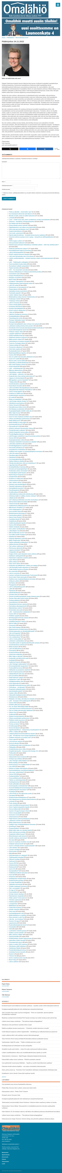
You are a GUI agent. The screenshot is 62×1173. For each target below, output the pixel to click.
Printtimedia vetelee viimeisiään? (18, 471)
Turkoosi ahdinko (14, 345)
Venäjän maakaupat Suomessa (18, 886)
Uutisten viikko (13, 693)
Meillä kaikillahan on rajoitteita (17, 915)
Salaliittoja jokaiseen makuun (17, 621)
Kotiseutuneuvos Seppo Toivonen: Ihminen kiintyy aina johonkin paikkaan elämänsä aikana (28, 1119)
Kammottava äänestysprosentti (18, 606)
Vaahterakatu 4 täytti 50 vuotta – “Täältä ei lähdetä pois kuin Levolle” (21, 1042)
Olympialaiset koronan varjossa (18, 604)
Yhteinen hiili (12, 956)
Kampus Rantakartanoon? (16, 275)
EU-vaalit (11, 397)
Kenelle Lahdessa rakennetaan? (18, 838)
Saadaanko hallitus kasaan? (17, 834)
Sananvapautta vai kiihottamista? (18, 786)
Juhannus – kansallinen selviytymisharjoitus (21, 221)
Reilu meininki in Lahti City (16, 917)
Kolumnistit (5, 1157)
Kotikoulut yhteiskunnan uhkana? (18, 248)
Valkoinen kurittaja (14, 859)
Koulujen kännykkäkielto (16, 308)
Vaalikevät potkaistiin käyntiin (17, 523)
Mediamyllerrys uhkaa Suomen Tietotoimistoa (22, 297)
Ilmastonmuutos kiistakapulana (18, 797)
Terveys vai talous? (14, 724)
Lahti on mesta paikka (15, 639)
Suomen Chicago (14, 921)
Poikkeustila (12, 753)
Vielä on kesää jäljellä (15, 304)
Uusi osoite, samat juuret (16, 233)
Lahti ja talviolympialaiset (16, 252)
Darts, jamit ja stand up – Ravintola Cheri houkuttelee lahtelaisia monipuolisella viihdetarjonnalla (29, 1070)
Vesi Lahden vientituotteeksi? (17, 528)
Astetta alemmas (13, 544)
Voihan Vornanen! (14, 405)
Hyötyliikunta (12, 521)
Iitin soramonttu (13, 571)
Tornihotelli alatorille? (15, 293)
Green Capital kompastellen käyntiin (19, 807)
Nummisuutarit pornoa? (15, 424)
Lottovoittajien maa (14, 530)
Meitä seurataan (13, 646)
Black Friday (12, 279)
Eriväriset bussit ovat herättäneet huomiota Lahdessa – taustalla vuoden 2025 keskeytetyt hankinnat (30, 1005)
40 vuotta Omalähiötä (15, 882)
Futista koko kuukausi (15, 907)
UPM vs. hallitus (13, 731)
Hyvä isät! (12, 874)
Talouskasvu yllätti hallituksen (17, 946)
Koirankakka (12, 927)
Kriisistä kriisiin (13, 476)
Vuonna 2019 (13, 774)
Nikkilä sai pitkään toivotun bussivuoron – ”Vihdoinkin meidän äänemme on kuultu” (25, 1028)
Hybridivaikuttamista (15, 592)
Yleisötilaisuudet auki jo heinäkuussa (19, 745)
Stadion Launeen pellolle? (16, 932)
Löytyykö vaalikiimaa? (15, 333)
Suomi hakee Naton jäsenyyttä (17, 577)
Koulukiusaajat (13, 726)
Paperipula (12, 590)
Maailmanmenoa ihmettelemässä (18, 629)
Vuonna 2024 (13, 355)
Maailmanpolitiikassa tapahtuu (17, 353)
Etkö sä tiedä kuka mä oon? (17, 532)
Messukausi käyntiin (15, 635)
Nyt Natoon (12, 583)
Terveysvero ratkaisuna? (16, 347)
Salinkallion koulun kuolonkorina (18, 291)
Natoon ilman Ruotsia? (15, 517)
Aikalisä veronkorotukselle (16, 716)
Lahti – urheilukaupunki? (16, 368)
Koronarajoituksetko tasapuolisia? (18, 666)
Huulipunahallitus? (14, 776)
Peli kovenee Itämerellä (15, 548)
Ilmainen (11, 954)
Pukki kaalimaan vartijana (16, 677)
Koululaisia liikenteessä (16, 306)
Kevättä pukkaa (13, 492)
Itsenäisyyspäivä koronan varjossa (19, 617)
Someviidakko (13, 892)
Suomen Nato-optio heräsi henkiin (18, 598)
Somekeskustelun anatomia (17, 384)
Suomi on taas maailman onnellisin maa (20, 416)
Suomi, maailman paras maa (17, 957)
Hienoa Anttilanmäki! (15, 809)
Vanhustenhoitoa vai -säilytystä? (18, 855)
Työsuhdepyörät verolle (15, 318)
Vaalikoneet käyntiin (15, 662)
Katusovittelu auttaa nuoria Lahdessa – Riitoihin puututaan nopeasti (21, 1059)
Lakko (10, 588)
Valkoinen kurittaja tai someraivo (18, 314)
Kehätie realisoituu (14, 909)
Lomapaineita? (13, 903)
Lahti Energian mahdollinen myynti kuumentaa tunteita (24, 436)
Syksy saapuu (13, 561)
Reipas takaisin (13, 289)
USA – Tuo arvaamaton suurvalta (18, 270)
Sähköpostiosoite (7, 185)
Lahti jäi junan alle (14, 722)
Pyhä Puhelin (13, 851)
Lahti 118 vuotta (13, 453)
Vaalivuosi (12, 861)
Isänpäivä (12, 536)
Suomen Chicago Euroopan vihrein (19, 811)
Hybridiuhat (12, 457)
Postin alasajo (13, 803)
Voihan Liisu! (12, 712)
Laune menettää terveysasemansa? (19, 805)
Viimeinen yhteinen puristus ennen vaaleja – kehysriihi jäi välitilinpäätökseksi (31, 237)
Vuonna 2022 (13, 525)
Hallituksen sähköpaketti (16, 556)
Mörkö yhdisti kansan (15, 822)
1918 (10, 929)
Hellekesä (12, 901)
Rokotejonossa (13, 697)
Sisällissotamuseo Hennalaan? (18, 789)
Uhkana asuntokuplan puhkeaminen (19, 418)
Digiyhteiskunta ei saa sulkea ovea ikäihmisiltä (22, 227)
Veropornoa (12, 876)
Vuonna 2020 (13, 702)
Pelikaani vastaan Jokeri (16, 331)
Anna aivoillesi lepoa (15, 511)
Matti (10, 853)
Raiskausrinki (13, 867)
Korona (11, 755)
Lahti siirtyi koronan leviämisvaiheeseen (20, 708)
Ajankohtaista (6, 1154)
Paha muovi (12, 911)
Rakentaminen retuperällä (16, 896)
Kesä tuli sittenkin (14, 743)
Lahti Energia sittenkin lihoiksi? (18, 401)
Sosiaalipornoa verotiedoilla (17, 449)
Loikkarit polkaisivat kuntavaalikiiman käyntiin (22, 733)
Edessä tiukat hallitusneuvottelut (18, 501)
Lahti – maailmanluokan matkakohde (19, 612)
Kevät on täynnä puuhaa (16, 671)
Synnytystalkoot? (14, 871)
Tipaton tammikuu (14, 268)
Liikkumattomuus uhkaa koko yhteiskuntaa (21, 494)
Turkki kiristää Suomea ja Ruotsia (18, 569)
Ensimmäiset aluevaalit (15, 610)
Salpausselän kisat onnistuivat (17, 757)
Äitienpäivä (12, 322)
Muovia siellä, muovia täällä (17, 360)
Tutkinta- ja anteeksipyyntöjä (17, 780)
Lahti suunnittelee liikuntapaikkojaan (19, 387)
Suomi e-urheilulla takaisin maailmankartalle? (22, 845)
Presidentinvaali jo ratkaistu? (17, 430)
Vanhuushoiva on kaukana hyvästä (19, 341)
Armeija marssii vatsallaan (16, 894)
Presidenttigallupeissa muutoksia (18, 445)
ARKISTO (4, 1077)
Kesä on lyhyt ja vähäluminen (17, 310)
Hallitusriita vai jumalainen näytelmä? (19, 670)
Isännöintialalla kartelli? (16, 691)
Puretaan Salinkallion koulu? (17, 320)
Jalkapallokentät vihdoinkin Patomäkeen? (21, 389)
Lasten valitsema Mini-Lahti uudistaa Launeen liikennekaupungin (20, 1035)
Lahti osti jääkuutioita (15, 648)
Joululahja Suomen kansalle (17, 952)
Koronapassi (12, 650)
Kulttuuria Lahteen (14, 581)
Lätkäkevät (12, 498)
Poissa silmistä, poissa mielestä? (18, 225)
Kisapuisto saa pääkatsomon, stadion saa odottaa (23, 565)
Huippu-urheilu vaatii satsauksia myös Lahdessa (23, 554)
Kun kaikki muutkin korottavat (17, 534)
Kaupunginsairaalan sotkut (16, 440)
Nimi (3, 181)
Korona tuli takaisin (14, 728)
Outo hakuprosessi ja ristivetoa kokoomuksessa (22, 799)
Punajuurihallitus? (14, 828)
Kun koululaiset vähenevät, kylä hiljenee (20, 214)
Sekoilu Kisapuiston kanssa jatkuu (19, 432)
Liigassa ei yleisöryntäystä (16, 378)
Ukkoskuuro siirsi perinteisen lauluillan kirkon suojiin (17, 1024)
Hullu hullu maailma (14, 349)
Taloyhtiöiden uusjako (15, 372)
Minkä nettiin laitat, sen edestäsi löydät (20, 830)
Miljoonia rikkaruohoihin (16, 370)
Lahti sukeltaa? (13, 847)
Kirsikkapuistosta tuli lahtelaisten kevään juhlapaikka (17, 1045)
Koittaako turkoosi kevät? (16, 843)
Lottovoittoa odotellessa (16, 443)
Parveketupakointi (14, 490)
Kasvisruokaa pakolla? (15, 515)
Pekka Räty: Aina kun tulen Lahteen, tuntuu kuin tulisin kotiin (19, 1088)
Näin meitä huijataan (15, 627)
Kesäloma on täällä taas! (16, 393)
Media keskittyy (13, 762)
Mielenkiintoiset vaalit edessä (17, 836)
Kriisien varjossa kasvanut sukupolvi (19, 254)
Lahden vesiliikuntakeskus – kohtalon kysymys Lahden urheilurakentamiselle (31, 258)
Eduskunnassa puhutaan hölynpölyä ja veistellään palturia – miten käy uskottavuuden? (34, 244)
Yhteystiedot (5, 1161)
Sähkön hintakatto (14, 527)
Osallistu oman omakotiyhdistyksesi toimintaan (22, 579)
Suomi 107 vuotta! (14, 358)
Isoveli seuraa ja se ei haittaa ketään (19, 764)
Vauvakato (12, 795)
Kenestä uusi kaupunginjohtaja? (18, 469)
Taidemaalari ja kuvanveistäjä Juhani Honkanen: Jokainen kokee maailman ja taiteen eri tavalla (29, 1102)
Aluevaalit (12, 619)
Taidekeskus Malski (14, 948)
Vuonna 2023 (13, 438)
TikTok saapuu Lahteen (15, 241)
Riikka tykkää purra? (15, 420)
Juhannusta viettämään (15, 654)
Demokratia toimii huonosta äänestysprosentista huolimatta (26, 328)
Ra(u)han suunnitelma (15, 277)
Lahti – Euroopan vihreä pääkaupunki (19, 700)
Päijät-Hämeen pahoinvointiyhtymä (19, 818)
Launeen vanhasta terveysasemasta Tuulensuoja (23, 575)
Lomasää (11, 217)
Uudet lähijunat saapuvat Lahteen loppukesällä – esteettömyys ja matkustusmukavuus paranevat (29, 1031)
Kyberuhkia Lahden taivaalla (17, 940)
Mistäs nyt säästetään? (15, 399)
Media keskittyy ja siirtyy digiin (17, 422)
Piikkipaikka (12, 747)
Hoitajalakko (12, 552)
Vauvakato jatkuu (14, 455)
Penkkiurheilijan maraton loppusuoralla (20, 938)
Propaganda (12, 585)
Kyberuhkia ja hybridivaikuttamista (19, 362)
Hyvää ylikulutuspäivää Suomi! (18, 329)
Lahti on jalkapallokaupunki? (17, 586)
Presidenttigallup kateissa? (16, 434)
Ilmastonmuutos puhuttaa (16, 880)
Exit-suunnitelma (14, 675)
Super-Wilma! (13, 559)
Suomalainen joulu (14, 273)
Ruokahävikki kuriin (14, 351)
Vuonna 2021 (13, 614)
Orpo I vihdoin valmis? (15, 482)
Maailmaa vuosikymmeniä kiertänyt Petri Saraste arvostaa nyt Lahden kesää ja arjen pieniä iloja (29, 1018)
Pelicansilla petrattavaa (15, 447)
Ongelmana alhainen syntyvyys (18, 337)
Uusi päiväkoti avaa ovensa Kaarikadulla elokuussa (16, 1084)
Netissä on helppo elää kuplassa (18, 768)
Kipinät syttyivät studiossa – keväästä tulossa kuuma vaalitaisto (27, 235)
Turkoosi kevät (13, 503)
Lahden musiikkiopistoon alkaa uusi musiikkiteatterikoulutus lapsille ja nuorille (24, 1052)
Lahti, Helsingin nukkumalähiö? (18, 664)
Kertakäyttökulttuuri (14, 316)
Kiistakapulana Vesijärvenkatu (17, 878)
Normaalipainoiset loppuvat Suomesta (20, 250)
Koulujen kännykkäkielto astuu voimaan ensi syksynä (24, 324)
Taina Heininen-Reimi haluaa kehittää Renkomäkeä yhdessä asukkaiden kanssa (25, 1038)
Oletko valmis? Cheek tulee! (17, 898)
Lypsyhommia (13, 923)
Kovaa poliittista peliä (15, 778)
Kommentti (4, 161)
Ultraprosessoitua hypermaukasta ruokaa (20, 283)
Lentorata (11, 801)
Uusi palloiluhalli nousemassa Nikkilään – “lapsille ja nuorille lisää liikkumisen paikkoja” (27, 1063)
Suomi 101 (12, 869)
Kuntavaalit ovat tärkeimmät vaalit (18, 658)
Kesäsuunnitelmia (14, 652)
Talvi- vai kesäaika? (14, 888)
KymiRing (12, 826)
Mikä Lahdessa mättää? (16, 934)
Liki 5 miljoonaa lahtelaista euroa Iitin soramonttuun (23, 500)
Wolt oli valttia (13, 623)
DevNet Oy (19, 1170)
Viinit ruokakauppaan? (15, 509)
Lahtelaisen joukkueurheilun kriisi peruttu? (21, 326)
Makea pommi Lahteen (15, 339)
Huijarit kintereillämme (15, 231)
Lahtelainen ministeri (15, 820)
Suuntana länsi (13, 594)
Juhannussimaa (13, 480)
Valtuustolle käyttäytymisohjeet (18, 695)
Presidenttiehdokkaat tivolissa (17, 950)
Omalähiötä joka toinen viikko (17, 749)
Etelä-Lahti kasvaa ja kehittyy (17, 832)
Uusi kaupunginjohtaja (15, 459)
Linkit (3, 1163)
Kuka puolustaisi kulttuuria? (17, 242)
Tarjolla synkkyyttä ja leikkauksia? (18, 542)
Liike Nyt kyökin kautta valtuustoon (19, 567)
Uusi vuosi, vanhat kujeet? (16, 772)
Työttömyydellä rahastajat (16, 857)
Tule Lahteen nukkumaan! (16, 546)
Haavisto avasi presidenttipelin (18, 484)
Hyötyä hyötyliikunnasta (16, 335)
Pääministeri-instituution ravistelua (19, 557)
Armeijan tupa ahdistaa (15, 758)
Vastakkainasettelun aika (16, 681)
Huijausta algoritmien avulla (17, 538)
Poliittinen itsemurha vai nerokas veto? (20, 737)
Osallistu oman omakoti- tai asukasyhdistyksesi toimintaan (25, 451)
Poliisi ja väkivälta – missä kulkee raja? (20, 212)
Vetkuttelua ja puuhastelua (16, 403)
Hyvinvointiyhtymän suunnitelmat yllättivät (21, 770)
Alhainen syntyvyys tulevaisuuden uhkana (21, 428)
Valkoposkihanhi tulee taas (16, 673)
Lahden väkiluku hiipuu (15, 295)
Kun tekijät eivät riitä (15, 223)
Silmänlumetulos (14, 414)
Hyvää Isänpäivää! (14, 366)
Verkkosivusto (6, 189)
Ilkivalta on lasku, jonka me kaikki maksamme (22, 215)
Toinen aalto (12, 739)
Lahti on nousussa (14, 302)
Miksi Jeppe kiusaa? (15, 413)
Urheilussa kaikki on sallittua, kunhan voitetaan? (23, 496)
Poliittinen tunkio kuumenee (17, 720)
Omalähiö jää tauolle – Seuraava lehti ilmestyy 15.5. (24, 751)
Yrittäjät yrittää (13, 382)
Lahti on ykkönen (14, 961)
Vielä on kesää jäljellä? (15, 391)
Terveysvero (12, 625)
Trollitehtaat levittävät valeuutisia (18, 872)
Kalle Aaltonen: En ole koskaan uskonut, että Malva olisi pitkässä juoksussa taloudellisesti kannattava (31, 1111)
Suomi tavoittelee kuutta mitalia (18, 264)
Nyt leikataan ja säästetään (16, 409)
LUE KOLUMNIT (5, 986)
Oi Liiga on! (12, 890)
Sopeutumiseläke (14, 936)
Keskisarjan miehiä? (15, 299)
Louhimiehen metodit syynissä (17, 930)
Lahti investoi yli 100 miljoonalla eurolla (20, 793)
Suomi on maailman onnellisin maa (19, 842)
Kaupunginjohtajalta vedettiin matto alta (20, 411)
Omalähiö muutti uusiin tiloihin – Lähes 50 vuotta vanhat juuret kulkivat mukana (24, 1049)
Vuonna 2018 (13, 863)
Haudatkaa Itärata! (14, 519)
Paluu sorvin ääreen (15, 563)
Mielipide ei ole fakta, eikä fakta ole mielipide (22, 699)
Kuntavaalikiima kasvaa (16, 668)
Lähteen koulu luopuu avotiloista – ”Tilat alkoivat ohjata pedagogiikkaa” (22, 1021)
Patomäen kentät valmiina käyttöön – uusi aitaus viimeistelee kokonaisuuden (24, 1066)
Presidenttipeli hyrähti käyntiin (17, 472)
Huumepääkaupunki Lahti (16, 913)
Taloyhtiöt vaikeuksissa (15, 486)
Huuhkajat (12, 660)
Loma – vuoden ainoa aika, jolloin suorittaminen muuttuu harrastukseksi (29, 219)
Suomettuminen (13, 602)
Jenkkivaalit (12, 714)
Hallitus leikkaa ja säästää (16, 461)
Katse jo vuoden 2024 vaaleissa (18, 944)
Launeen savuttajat (14, 849)
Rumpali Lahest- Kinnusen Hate (11, 1095)
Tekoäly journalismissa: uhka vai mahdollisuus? (22, 463)
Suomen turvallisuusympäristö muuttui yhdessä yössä (24, 596)
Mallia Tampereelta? (15, 540)
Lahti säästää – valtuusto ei (17, 374)
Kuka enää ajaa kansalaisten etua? (19, 229)
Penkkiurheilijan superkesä (17, 395)
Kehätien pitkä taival (15, 704)
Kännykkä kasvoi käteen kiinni (17, 407)
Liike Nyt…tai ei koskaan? (16, 919)
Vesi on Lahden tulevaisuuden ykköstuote (21, 357)
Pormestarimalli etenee (15, 942)
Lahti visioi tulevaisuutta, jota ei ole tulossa (21, 256)
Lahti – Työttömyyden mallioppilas (18, 262)
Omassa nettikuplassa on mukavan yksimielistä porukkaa (25, 271)
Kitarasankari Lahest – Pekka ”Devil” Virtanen (15, 1091)
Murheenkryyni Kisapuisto (16, 474)
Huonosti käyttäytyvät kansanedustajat (20, 787)
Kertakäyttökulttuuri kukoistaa (17, 467)
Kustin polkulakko (14, 784)
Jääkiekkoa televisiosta (15, 884)
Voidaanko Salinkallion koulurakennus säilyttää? (23, 442)
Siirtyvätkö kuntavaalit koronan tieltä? (19, 685)
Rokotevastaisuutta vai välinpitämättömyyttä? (22, 631)
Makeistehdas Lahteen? (16, 608)
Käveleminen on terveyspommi (18, 287)
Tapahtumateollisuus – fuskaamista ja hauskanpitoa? (24, 729)
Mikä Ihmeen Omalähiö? (16, 507)
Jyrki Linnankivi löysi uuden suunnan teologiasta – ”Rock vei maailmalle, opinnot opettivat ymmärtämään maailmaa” (27, 1013)
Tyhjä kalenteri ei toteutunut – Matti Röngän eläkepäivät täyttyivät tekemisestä (24, 1056)
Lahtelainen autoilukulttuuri (16, 641)
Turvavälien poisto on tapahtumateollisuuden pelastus (24, 643)
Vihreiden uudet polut (15, 900)
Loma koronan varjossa (15, 741)
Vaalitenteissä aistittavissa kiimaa (18, 505)
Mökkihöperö (12, 905)
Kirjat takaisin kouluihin (15, 385)
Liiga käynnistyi (13, 465)
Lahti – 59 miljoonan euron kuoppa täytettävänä (22, 735)
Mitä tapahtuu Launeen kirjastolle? (19, 380)
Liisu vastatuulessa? (15, 637)
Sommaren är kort (14, 814)
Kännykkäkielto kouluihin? (16, 488)
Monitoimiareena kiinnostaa (17, 513)
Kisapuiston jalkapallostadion (17, 689)
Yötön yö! (11, 312)
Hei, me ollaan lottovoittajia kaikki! (18, 706)
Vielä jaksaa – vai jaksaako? (17, 687)
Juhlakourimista (13, 865)
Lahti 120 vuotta (13, 285)
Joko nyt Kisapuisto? (15, 633)
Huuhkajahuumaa (14, 782)
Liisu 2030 (12, 766)
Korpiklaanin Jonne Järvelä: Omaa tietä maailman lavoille (18, 1073)
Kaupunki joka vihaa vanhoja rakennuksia (21, 376)
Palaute (4, 1159)
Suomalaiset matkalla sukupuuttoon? (19, 266)
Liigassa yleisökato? (15, 550)
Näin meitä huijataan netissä (17, 364)
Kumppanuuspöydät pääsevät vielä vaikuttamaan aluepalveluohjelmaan (22, 1009)
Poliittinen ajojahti (14, 615)
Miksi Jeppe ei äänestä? (16, 656)
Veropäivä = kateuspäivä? (16, 281)
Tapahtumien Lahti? (14, 679)
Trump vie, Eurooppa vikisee (17, 343)
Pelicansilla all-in (14, 426)
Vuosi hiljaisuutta (14, 683)
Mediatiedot (5, 1152)
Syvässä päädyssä (14, 600)
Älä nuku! (11, 840)
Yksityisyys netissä (14, 300)
